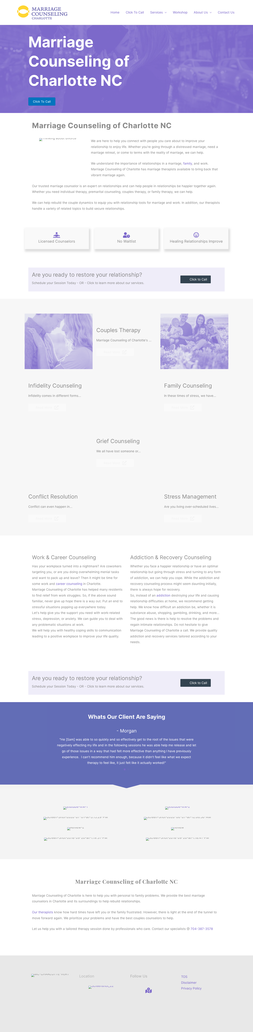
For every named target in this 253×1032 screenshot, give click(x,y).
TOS (184, 977)
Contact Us (226, 12)
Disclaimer (189, 982)
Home (115, 12)
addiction (163, 595)
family (187, 163)
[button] (195, 279)
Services (156, 12)
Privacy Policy (191, 988)
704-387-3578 (202, 929)
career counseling (69, 584)
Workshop (180, 12)
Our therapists (42, 912)
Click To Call (135, 12)
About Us (201, 12)
